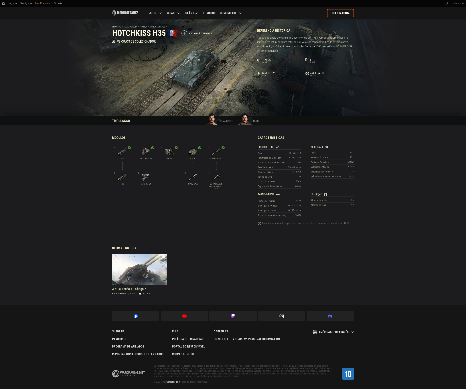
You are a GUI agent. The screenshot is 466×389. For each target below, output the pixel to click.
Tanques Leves (157, 26)
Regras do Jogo (183, 354)
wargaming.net (128, 374)
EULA (175, 331)
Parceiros (119, 339)
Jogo (152, 13)
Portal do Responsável (188, 346)
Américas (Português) (334, 332)
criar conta (458, 3)
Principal (116, 26)
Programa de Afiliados (128, 346)
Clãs (188, 13)
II (168, 26)
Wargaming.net (173, 382)
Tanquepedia (130, 26)
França (143, 26)
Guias (171, 13)
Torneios (209, 13)
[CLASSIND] (348, 374)
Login (446, 3)
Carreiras (221, 331)
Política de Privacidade (188, 339)
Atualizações (119, 294)
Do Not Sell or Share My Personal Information (247, 339)
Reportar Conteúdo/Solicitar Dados (137, 354)
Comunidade (228, 13)
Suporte (118, 331)
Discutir (146, 294)
